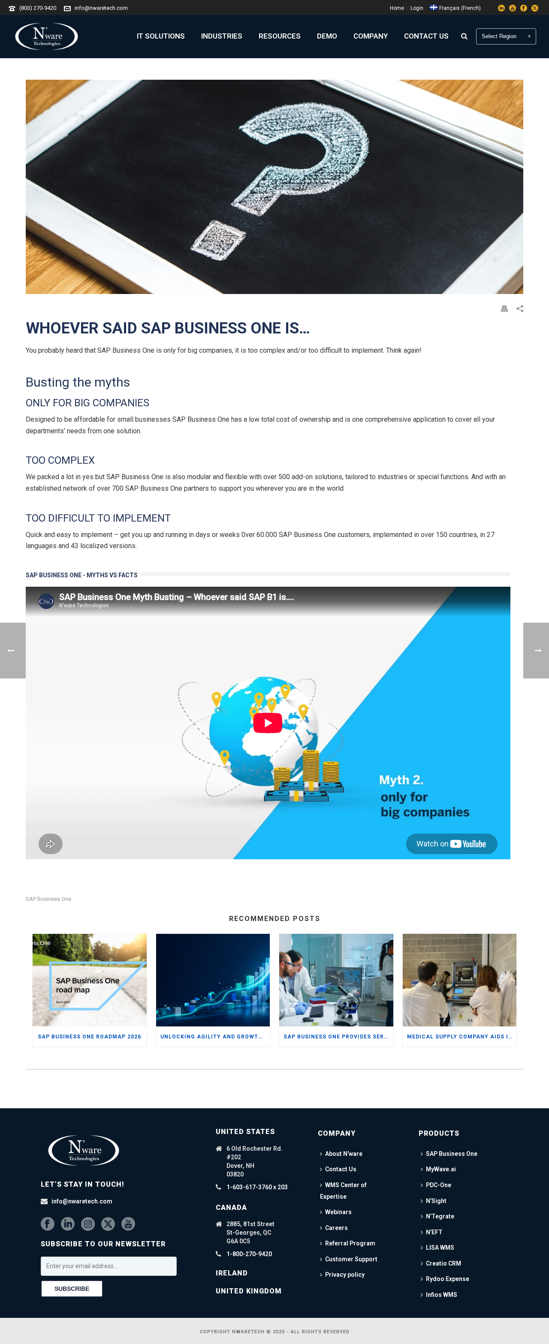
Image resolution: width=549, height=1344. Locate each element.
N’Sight (436, 1200)
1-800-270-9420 (249, 1254)
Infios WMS (441, 1294)
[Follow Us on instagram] (88, 1224)
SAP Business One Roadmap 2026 (89, 1037)
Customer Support (351, 1259)
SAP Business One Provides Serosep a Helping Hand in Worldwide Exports (338, 1037)
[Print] (504, 308)
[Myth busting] (274, 187)
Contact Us (426, 36)
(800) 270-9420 (37, 8)
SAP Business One (48, 899)
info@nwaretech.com (101, 8)
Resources (280, 36)
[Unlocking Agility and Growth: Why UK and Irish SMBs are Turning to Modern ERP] (213, 980)
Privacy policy (345, 1274)
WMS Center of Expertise (343, 1191)
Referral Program (350, 1243)
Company (370, 36)
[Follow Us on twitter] (108, 1224)
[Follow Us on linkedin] (68, 1224)
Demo (327, 36)
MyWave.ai (441, 1169)
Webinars (338, 1212)
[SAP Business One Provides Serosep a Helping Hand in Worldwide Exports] (336, 980)
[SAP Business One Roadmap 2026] (90, 980)
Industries (221, 36)
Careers (336, 1227)
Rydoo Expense (447, 1278)
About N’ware (343, 1153)
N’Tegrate (440, 1216)
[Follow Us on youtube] (128, 1224)
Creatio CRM (443, 1263)
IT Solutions (161, 36)
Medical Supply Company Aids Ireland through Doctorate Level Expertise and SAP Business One (462, 1037)
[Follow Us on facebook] (47, 1224)
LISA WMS (440, 1247)
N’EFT (434, 1232)
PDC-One (438, 1185)
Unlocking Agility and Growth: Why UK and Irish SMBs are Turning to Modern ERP (215, 1037)
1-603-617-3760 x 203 (257, 1187)
